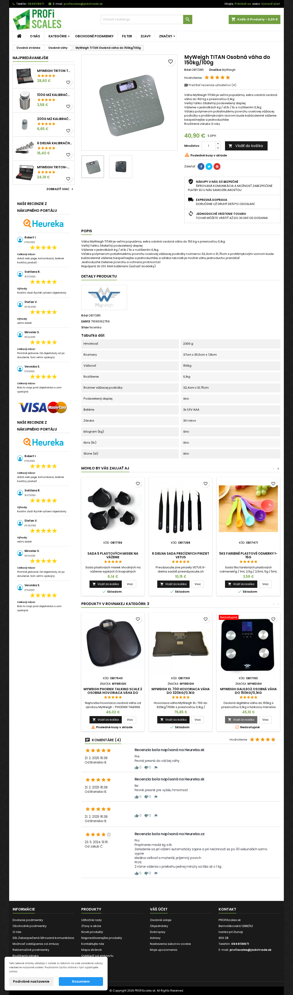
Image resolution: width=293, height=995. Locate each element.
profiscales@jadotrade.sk (83, 4)
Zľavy (146, 36)
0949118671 (36, 4)
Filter (127, 36)
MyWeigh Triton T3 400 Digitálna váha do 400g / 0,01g (54, 71)
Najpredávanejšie (30, 57)
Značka (215, 70)
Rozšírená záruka (26, 956)
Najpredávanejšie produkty (101, 938)
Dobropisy (157, 932)
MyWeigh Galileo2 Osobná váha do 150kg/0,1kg (248, 691)
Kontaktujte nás (92, 944)
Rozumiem (81, 981)
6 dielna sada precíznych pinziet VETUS (180, 555)
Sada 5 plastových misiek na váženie (112, 555)
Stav (85, 327)
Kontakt (227, 909)
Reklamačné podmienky (31, 950)
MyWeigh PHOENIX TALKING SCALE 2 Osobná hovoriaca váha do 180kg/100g (113, 693)
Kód (187, 70)
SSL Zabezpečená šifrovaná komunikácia (43, 938)
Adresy (155, 938)
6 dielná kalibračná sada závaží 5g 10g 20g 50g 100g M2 (54, 143)
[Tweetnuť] (209, 166)
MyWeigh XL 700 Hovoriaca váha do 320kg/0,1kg (181, 691)
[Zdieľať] (201, 166)
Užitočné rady (91, 920)
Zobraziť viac (60, 189)
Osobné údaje (160, 920)
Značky (165, 36)
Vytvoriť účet (270, 4)
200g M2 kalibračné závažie (54, 119)
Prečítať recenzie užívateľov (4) (212, 85)
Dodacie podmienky (28, 920)
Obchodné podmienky (94, 36)
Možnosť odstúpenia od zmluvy (36, 944)
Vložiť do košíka (245, 145)
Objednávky (159, 926)
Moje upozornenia (163, 950)
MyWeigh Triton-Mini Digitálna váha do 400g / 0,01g (54, 167)
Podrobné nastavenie (31, 981)
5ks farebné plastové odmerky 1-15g (248, 555)
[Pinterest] (217, 166)
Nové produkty (92, 932)
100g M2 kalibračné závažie (54, 95)
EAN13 (85, 321)
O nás (35, 36)
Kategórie (58, 36)
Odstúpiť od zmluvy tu (97, 956)
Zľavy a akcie (91, 926)
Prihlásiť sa (243, 4)
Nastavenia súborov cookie (170, 944)
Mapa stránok (91, 950)
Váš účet (159, 909)
